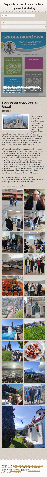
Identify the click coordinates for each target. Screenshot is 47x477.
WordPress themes (34, 471)
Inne (11, 111)
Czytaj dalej (17, 92)
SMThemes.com (15, 471)
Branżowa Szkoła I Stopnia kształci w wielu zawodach (21, 86)
